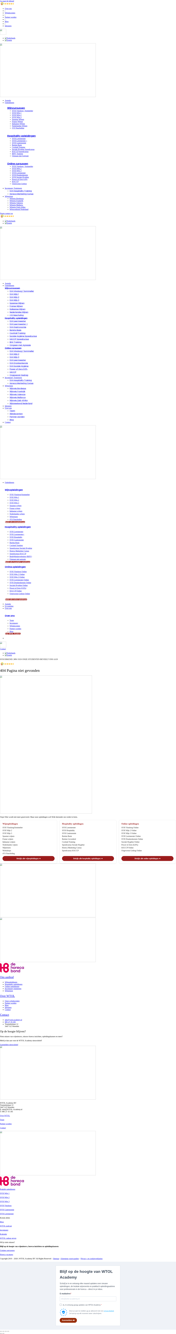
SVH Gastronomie (69, 833)
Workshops (7, 851)
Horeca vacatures (6, 1255)
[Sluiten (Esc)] (8, 1331)
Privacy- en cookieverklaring (91, 1259)
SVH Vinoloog (5, 1206)
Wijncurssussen (12, 288)
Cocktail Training (68, 842)
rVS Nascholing (9, 853)
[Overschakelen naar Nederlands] (10, 38)
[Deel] (6, 1331)
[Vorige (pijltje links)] (1, 1333)
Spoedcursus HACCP (70, 851)
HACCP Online (127, 848)
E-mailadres (65, 1294)
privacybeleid (109, 1311)
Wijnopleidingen (14, 489)
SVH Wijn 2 (7, 830)
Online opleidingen (15, 566)
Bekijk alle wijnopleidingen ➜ (29, 858)
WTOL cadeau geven (8, 1238)
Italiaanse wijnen (9, 842)
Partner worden (6, 1124)
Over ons (10, 615)
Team (2, 1120)
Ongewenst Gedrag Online (131, 851)
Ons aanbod (7, 977)
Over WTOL (7, 995)
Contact (4, 1014)
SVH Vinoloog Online (130, 828)
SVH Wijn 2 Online (128, 830)
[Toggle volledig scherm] (3, 1331)
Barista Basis (67, 836)
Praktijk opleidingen (7, 1189)
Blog (2, 1222)
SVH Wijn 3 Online (128, 833)
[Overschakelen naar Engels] (8, 40)
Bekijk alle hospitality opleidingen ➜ (88, 858)
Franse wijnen (8, 839)
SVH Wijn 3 (7, 833)
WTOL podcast (6, 1226)
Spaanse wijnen (8, 836)
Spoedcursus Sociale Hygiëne (73, 845)
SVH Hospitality (68, 830)
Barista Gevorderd (69, 839)
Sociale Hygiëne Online (130, 842)
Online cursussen (17, 163)
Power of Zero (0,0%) (129, 845)
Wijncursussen (16, 108)
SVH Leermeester (69, 828)
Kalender (3, 1234)
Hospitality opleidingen (21, 135)
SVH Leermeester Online (131, 836)
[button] (90, 103)
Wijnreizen (7, 848)
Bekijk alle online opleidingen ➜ (147, 858)
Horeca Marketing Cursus (72, 848)
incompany (4, 1230)
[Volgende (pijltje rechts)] (3, 1333)
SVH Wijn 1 (4, 1193)
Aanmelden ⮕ (68, 1320)
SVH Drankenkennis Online (132, 839)
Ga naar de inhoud (7, 1)
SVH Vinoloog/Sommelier (13, 828)
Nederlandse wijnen (10, 845)
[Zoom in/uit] (1, 1331)
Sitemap (56, 1259)
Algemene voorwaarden (70, 1259)
